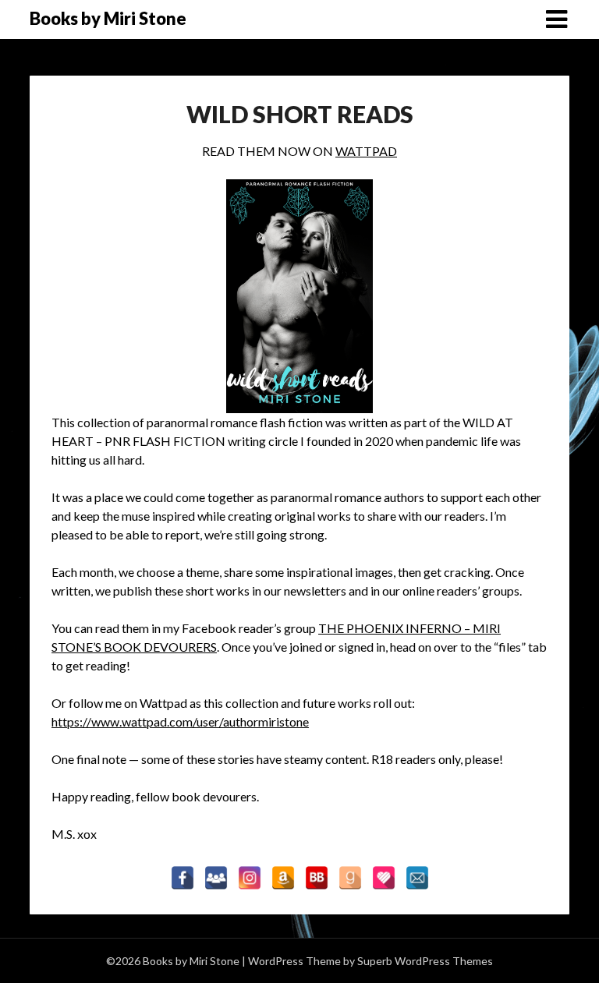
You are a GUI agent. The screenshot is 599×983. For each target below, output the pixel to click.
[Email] (417, 877)
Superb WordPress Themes (425, 960)
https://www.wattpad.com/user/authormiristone (180, 721)
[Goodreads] (350, 877)
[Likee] (383, 877)
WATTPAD (366, 150)
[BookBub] (316, 877)
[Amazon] (283, 877)
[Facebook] (182, 877)
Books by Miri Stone (108, 18)
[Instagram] (249, 877)
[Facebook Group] (216, 877)
